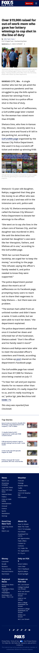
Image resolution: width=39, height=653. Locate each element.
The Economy (6, 569)
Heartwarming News (21, 41)
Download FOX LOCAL (23, 535)
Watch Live (29, 3)
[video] (32, 425)
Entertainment (6, 504)
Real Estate (5, 574)
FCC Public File (23, 548)
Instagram (13, 630)
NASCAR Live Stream (22, 595)
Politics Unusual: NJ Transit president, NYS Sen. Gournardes (12, 460)
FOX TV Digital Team (8, 41)
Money (5, 558)
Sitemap (4, 516)
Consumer (5, 561)
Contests (21, 546)
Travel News (22, 491)
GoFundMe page (10, 138)
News (4, 477)
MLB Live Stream (24, 591)
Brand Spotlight (23, 574)
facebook (9, 630)
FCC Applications (23, 551)
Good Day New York (6, 522)
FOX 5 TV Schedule (24, 529)
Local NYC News (7, 487)
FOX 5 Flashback (23, 569)
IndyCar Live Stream (22, 599)
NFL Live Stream (23, 585)
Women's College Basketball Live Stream (24, 610)
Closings (21, 483)
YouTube (21, 630)
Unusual (4, 506)
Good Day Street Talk (7, 527)
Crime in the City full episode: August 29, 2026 (11, 451)
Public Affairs (22, 541)
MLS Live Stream (23, 619)
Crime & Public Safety (7, 500)
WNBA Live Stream (21, 616)
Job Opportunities (24, 538)
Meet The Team (23, 527)
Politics (4, 497)
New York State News (7, 491)
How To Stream (23, 524)
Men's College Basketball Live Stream (23, 604)
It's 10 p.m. (21, 553)
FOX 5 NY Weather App (24, 494)
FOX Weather (22, 497)
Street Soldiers (23, 564)
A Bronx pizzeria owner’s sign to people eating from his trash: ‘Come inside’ (13, 443)
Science (4, 508)
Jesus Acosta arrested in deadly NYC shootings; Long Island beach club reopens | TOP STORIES (13, 424)
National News (7, 494)
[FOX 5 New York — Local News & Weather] (8, 3)
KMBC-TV (6, 400)
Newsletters (6, 513)
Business (5, 566)
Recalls (4, 564)
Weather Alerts (23, 486)
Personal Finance (7, 571)
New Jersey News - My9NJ (8, 585)
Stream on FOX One (23, 580)
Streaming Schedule (5, 484)
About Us (22, 521)
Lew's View (21, 566)
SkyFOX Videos (23, 571)
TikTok (17, 630)
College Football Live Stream (23, 588)
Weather (22, 477)
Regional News (6, 580)
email (29, 630)
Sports (4, 511)
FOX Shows (22, 532)
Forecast (21, 481)
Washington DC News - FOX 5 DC (7, 596)
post (18, 359)
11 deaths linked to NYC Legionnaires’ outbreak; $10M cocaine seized (11, 433)
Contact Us (21, 543)
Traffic (20, 488)
